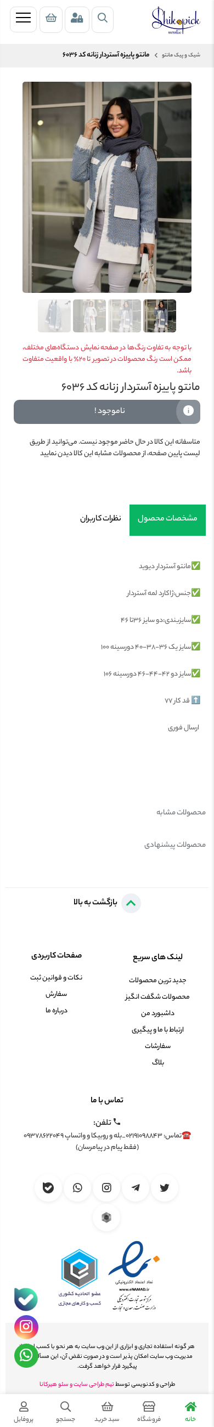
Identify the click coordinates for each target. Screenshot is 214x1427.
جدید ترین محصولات (158, 981)
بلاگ (158, 1063)
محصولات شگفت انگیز (158, 997)
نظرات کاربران (100, 519)
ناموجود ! (109, 411)
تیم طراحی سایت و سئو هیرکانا (77, 1385)
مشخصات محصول (168, 519)
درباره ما (56, 1011)
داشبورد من (157, 1014)
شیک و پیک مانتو (180, 55)
